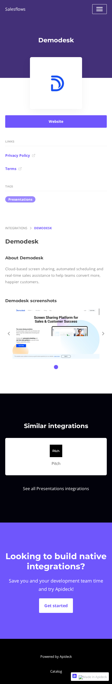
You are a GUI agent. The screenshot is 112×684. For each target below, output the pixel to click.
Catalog (56, 671)
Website (56, 121)
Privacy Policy (17, 155)
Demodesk (43, 228)
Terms (10, 168)
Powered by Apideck (56, 656)
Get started (56, 605)
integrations (16, 228)
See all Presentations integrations (56, 488)
